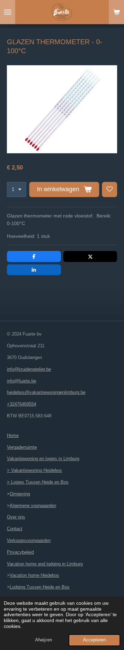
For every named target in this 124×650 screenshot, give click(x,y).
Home (13, 435)
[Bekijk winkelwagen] (116, 12)
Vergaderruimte (22, 447)
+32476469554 (21, 404)
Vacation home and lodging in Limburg (45, 563)
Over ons (16, 517)
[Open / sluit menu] (7, 12)
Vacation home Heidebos (34, 575)
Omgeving (20, 493)
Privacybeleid (20, 552)
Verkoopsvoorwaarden (29, 540)
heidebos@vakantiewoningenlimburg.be (46, 392)
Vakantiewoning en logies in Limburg (43, 458)
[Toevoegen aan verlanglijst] (109, 189)
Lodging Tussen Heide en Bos (40, 587)
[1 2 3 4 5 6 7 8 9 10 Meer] (16, 189)
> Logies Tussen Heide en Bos (38, 482)
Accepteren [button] (94, 640)
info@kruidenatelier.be (29, 369)
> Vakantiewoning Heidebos (34, 470)
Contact (14, 528)
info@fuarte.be (21, 381)
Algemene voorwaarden (33, 505)
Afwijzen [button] (43, 640)
